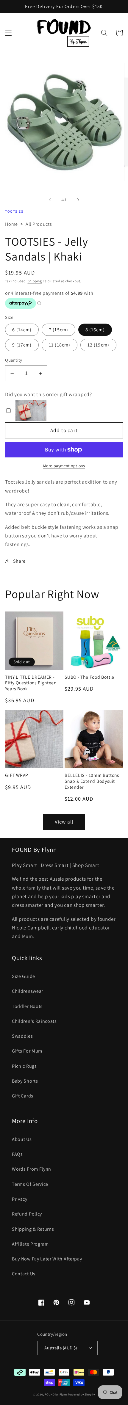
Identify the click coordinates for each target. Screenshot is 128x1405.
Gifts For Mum (27, 1051)
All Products (39, 224)
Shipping (35, 281)
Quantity (13, 360)
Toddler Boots (27, 1006)
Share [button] (19, 561)
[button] (8, 32)
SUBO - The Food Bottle (89, 677)
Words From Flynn (31, 1169)
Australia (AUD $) (60, 1348)
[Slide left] (50, 199)
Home (11, 224)
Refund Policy (27, 1214)
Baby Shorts (25, 1081)
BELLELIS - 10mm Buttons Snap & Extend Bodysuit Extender (92, 781)
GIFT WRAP (16, 775)
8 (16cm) (95, 330)
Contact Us (23, 1274)
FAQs (17, 1154)
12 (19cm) (98, 345)
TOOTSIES (14, 211)
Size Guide (23, 976)
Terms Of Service (30, 1184)
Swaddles (22, 1036)
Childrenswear (27, 991)
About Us (22, 1139)
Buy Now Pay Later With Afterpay (47, 1259)
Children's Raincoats (34, 1021)
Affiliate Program (30, 1244)
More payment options (64, 465)
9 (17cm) (22, 345)
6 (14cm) (22, 330)
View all (64, 821)
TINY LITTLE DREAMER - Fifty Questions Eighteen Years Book (31, 682)
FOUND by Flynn (56, 1394)
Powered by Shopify (81, 1394)
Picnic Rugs (24, 1066)
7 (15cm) (58, 330)
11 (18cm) (59, 345)
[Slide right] (78, 199)
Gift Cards (22, 1096)
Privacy (19, 1199)
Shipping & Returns (33, 1229)
